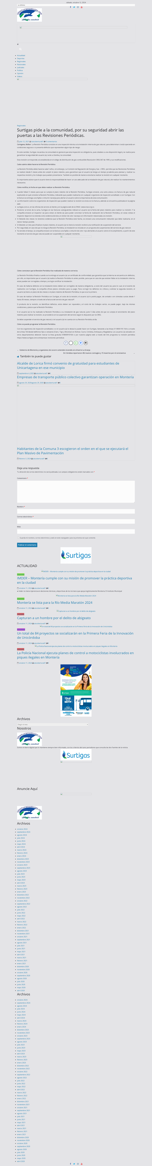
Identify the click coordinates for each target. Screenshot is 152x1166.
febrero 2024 (22, 853)
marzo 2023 (21, 886)
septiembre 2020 (23, 975)
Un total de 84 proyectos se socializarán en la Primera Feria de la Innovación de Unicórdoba (75, 635)
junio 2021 (21, 948)
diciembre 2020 (23, 966)
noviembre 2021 (23, 933)
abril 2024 (21, 847)
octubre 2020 (22, 972)
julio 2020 (21, 981)
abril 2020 (21, 990)
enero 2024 (21, 856)
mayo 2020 (21, 987)
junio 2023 (21, 877)
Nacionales (21, 64)
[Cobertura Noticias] (18, 44)
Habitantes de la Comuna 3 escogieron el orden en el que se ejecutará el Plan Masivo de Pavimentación (72, 450)
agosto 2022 (22, 907)
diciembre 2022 (23, 895)
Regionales (21, 61)
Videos (19, 76)
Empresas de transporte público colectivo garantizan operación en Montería (75, 377)
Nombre (21, 507)
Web (19, 527)
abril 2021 (21, 954)
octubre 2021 (22, 936)
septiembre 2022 (23, 904)
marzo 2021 (21, 957)
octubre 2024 (22, 829)
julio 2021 (21, 946)
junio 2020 (21, 984)
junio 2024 (21, 841)
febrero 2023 (22, 889)
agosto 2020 (22, 978)
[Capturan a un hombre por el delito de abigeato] (76, 611)
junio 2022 (21, 913)
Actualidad (21, 55)
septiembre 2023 (23, 868)
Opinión (20, 73)
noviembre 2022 (23, 898)
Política (20, 70)
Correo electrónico (25, 517)
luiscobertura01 (37, 141)
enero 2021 (21, 963)
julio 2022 (21, 910)
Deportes (20, 58)
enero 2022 (21, 928)
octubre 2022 (22, 901)
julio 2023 (21, 874)
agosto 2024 (22, 835)
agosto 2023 (22, 871)
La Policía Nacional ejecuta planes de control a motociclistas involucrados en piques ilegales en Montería (75, 655)
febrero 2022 (22, 925)
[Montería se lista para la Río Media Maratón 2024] (76, 596)
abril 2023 (21, 883)
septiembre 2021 (23, 940)
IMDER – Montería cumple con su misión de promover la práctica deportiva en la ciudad (74, 580)
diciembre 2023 (23, 859)
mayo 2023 (21, 880)
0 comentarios (51, 141)
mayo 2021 (21, 951)
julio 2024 (21, 838)
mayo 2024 (21, 844)
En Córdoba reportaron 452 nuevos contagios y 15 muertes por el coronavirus (99, 353)
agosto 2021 (22, 943)
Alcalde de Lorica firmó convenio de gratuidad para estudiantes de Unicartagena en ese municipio (68, 365)
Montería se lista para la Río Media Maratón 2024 (54, 602)
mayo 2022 (21, 916)
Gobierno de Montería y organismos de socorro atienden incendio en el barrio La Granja (53, 350)
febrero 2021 (22, 960)
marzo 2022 (21, 922)
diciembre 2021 (23, 931)
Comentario (22, 478)
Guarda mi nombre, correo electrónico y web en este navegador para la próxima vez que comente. (58, 538)
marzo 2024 (21, 850)
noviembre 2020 (23, 969)
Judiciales (20, 67)
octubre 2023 (22, 865)
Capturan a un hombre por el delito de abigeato (54, 618)
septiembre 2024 (23, 832)
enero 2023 (21, 892)
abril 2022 (21, 919)
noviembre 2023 (23, 862)
